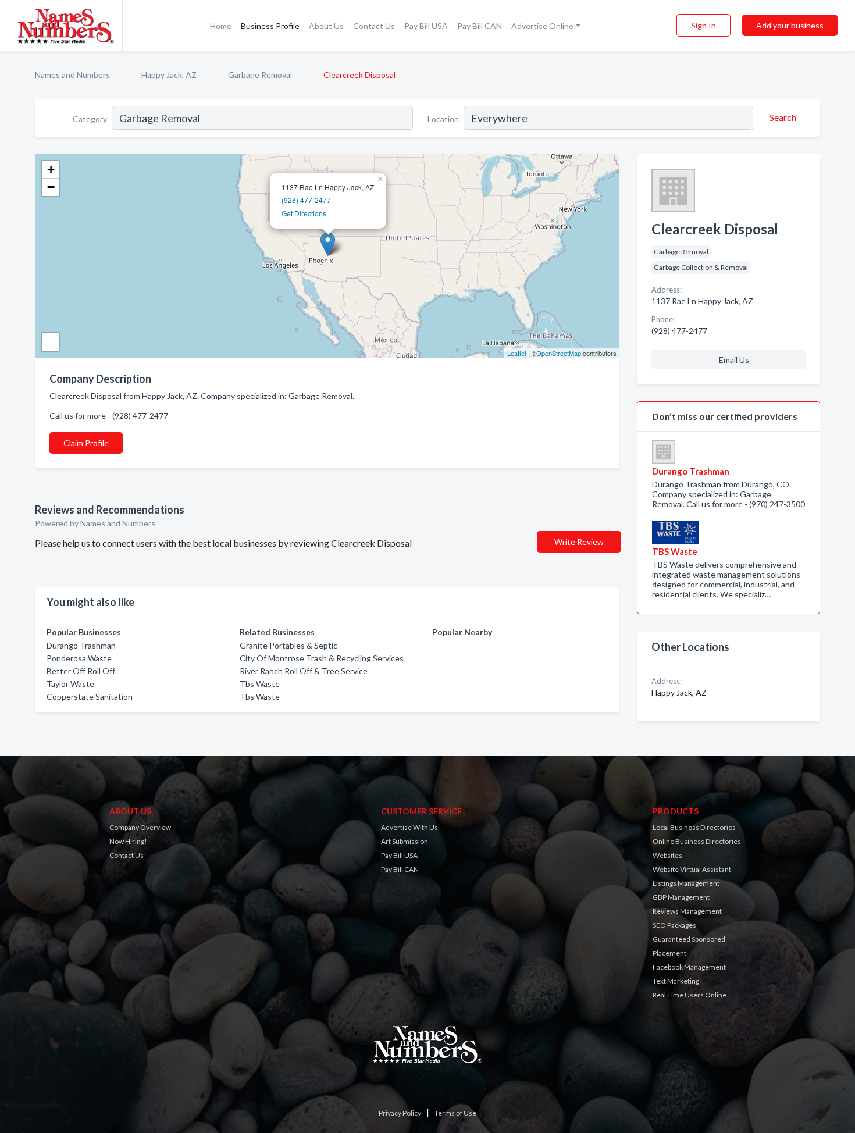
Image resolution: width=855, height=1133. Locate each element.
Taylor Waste (70, 684)
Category (90, 119)
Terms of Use (455, 1113)
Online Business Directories (697, 841)
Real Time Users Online (689, 995)
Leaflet (516, 353)
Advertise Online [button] (542, 26)
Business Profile (270, 26)
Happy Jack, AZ (169, 75)
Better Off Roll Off (81, 671)
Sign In (703, 25)
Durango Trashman (81, 645)
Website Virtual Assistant (692, 869)
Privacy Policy (400, 1113)
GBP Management (681, 897)
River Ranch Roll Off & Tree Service (304, 671)
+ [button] (51, 169)
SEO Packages (674, 925)
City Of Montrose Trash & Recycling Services (322, 658)
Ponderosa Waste (79, 658)
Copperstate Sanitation (90, 696)
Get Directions (304, 213)
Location (443, 119)
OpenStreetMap (558, 353)
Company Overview (140, 827)
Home (220, 26)
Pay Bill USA (426, 26)
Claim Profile (86, 443)
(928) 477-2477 (306, 200)
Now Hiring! (128, 841)
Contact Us (374, 26)
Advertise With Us (409, 827)
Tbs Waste (260, 684)
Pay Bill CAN (479, 26)
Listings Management (686, 883)
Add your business (790, 25)
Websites (667, 855)
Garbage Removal (260, 75)
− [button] (51, 187)
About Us (326, 26)
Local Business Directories (694, 827)
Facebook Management (689, 967)
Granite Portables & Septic (288, 645)
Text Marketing (676, 981)
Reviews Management (687, 911)
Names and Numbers (72, 75)
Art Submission (404, 841)
